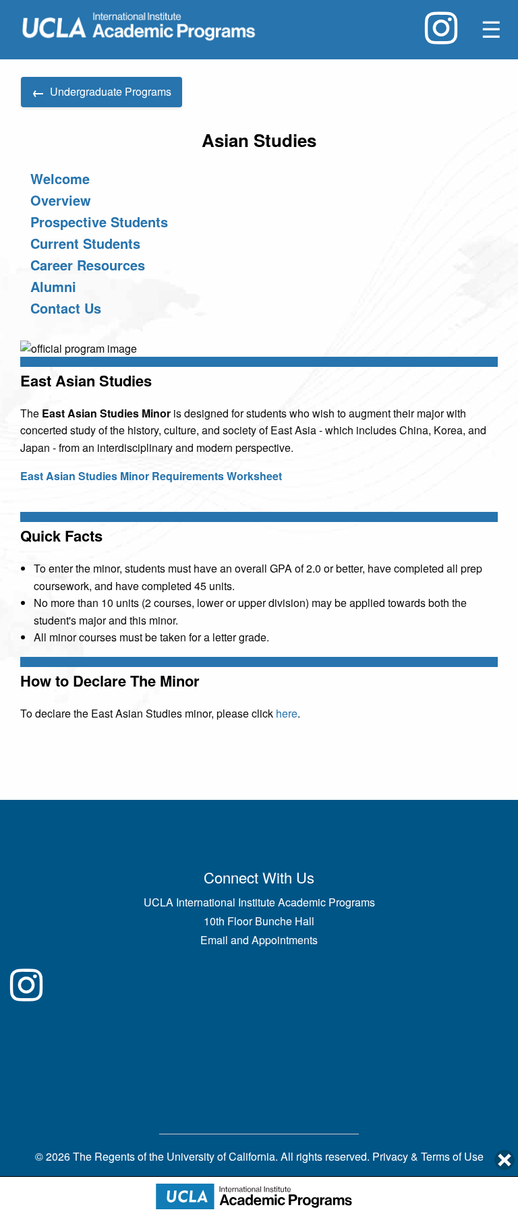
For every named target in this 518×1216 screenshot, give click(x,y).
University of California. (222, 1156)
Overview (60, 200)
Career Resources (87, 264)
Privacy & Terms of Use (428, 1156)
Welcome (60, 178)
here (286, 713)
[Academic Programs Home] (139, 26)
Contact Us (65, 308)
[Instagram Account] (441, 28)
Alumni (53, 286)
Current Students (85, 243)
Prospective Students (99, 221)
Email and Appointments (259, 940)
